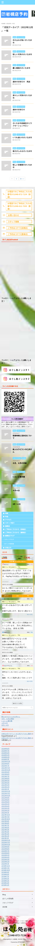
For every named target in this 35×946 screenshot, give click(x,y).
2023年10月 (5, 770)
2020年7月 (5, 851)
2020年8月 (5, 849)
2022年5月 (5, 804)
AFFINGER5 (21, 942)
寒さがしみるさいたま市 (22, 151)
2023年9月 (5, 772)
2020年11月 (5, 842)
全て (7, 596)
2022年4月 (5, 806)
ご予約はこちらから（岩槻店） (16, 529)
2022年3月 (5, 808)
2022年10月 (5, 796)
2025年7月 (5, 766)
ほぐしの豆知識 (9, 544)
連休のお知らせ (19, 109)
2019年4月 (5, 883)
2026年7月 (5, 751)
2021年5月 (5, 830)
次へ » (22, 179)
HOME (6, 513)
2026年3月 (5, 755)
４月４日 (16, 490)
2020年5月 (5, 855)
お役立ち (8, 547)
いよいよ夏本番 (19, 477)
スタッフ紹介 (9, 523)
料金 (6, 516)
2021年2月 (5, 836)
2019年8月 (5, 874)
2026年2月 (5, 757)
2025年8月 (5, 764)
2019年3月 (5, 885)
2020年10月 (5, 845)
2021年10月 (5, 819)
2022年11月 (5, 793)
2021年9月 (5, 821)
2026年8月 (5, 749)
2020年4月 (5, 857)
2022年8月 (5, 800)
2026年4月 (5, 753)
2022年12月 (5, 791)
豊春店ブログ (9, 535)
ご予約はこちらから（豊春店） (16, 532)
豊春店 (7, 526)
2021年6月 (5, 827)
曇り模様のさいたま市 (21, 68)
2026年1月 (5, 759)
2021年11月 (5, 817)
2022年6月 (5, 802)
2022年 (9, 23)
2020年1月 (5, 864)
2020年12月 (5, 840)
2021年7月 (5, 825)
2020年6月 (5, 853)
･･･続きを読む (29, 580)
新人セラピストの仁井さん (10, 717)
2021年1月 (5, 838)
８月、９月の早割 (20, 463)
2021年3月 (5, 834)
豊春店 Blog (16, 923)
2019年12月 (5, 866)
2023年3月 (5, 785)
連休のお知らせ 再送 (21, 82)
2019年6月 (5, 879)
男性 (28, 596)
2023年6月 (5, 778)
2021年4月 (5, 832)
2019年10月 (5, 870)
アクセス (8, 519)
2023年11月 (5, 768)
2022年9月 (5, 798)
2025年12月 (5, 761)
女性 (17, 596)
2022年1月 (5, 813)
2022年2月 (5, 810)
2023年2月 (5, 787)
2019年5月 (5, 881)
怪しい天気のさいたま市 (22, 54)
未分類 (4, 907)
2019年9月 (5, 872)
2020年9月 (5, 847)
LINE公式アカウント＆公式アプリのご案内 (16, 734)
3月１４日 (17, 504)
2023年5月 (5, 781)
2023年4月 (5, 783)
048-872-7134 (18, 935)
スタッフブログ (9, 539)
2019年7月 (5, 877)
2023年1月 (5, 789)
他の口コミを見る (17, 703)
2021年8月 (5, 823)
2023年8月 (5, 774)
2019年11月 (5, 868)
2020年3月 (5, 859)
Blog (4, 895)
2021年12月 (5, 815)
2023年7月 (5, 776)
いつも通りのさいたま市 (22, 137)
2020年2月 (5, 862)
